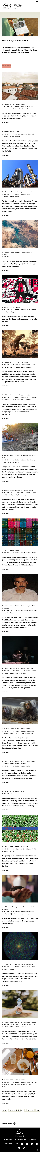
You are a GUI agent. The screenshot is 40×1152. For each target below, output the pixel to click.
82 (12, 1110)
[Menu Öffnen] (37, 2)
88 (28, 1110)
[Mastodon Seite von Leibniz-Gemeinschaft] (24, 1147)
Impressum (32, 1139)
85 (19, 1110)
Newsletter (9, 1144)
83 (14, 1110)
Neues (22, 14)
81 (10, 1110)
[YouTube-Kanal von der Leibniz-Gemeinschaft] (22, 1143)
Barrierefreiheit (20, 1139)
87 (26, 1110)
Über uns (17, 14)
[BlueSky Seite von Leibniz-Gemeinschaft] (19, 1148)
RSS (17, 1144)
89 (30, 1110)
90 (32, 1110)
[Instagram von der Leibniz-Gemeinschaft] (27, 1143)
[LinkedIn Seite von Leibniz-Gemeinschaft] (37, 1143)
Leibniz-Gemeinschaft (7, 14)
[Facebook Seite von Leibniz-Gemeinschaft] (32, 1143)
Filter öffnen (6, 66)
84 (16, 1110)
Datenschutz (8, 1139)
